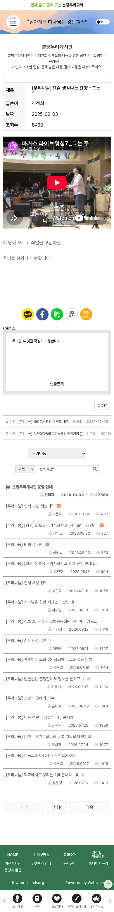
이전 (24, 807)
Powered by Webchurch (86, 882)
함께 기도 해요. (27, 506)
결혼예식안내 (41, 863)
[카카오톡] (28, 314)
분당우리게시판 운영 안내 (32, 486)
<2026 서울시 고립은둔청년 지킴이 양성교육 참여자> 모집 (52, 621)
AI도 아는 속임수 (28, 640)
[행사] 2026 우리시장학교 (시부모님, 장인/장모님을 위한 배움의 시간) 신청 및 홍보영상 (52, 525)
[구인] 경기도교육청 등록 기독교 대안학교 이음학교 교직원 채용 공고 (52, 736)
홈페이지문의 (98, 863)
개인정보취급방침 (98, 855)
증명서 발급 (12, 870)
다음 (89, 807)
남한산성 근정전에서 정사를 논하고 (43, 678)
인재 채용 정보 (26, 582)
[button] (110, 900)
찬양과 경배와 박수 (30, 698)
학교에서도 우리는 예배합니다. (39, 775)
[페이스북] (42, 314)
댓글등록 (57, 384)
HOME (12, 854)
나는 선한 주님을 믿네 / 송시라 (39, 717)
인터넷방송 (41, 854)
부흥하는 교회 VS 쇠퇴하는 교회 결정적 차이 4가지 (52, 659)
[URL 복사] (71, 314)
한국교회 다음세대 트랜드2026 (40, 755)
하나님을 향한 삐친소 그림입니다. (42, 602)
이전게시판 (13, 863)
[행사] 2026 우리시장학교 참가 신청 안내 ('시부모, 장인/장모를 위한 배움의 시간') (52, 563)
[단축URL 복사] (86, 314)
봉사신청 (69, 863)
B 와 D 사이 (25, 544)
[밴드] (57, 314)
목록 (100, 406)
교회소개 (69, 854)
